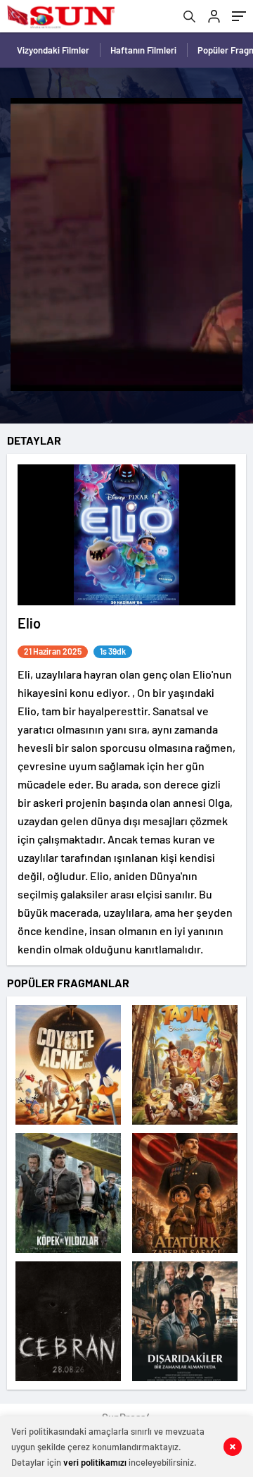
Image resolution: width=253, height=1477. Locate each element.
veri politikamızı (94, 1462)
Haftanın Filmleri (143, 50)
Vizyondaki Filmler (53, 50)
